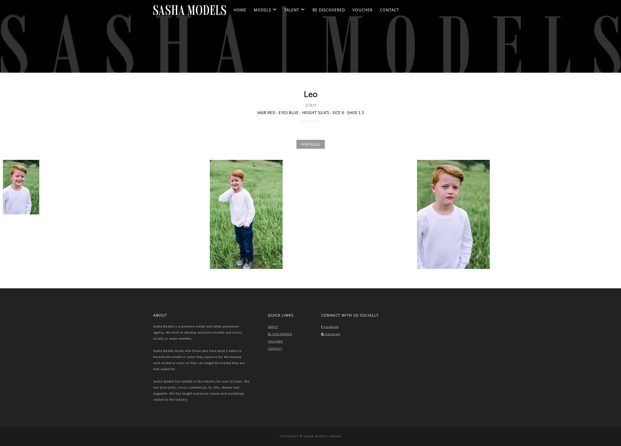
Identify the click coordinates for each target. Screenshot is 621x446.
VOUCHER (362, 10)
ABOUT (273, 327)
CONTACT (389, 10)
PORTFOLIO (310, 144)
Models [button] (263, 10)
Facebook (331, 327)
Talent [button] (292, 10)
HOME (240, 10)
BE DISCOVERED (328, 10)
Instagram (332, 334)
